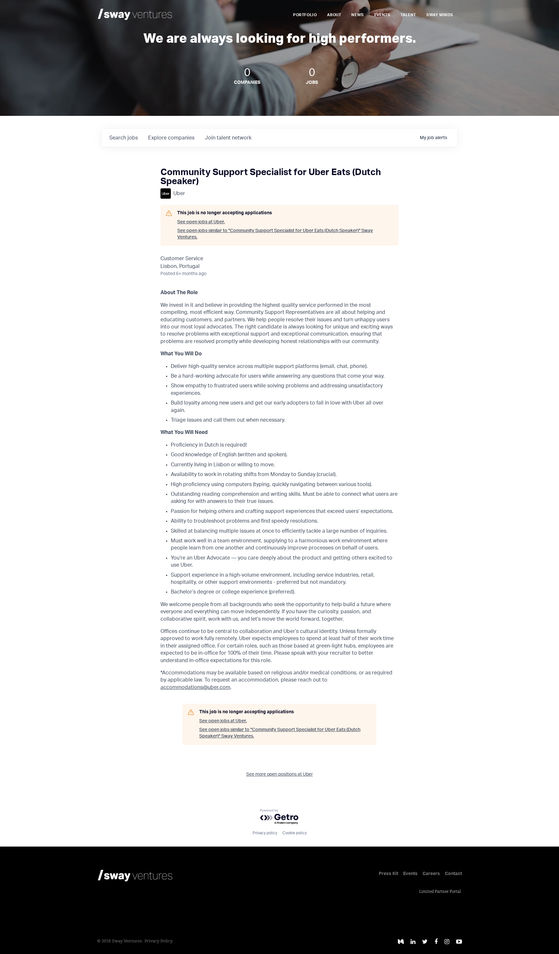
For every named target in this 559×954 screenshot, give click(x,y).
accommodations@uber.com (195, 687)
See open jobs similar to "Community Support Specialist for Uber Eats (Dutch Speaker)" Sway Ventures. (275, 233)
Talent (408, 15)
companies (171, 137)
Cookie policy (294, 833)
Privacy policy (265, 833)
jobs (123, 137)
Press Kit (388, 873)
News (357, 15)
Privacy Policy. (159, 941)
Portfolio (305, 15)
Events (382, 15)
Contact (453, 873)
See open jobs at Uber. (201, 222)
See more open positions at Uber (279, 774)
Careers (431, 873)
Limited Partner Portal (440, 892)
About (334, 15)
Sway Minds (439, 15)
